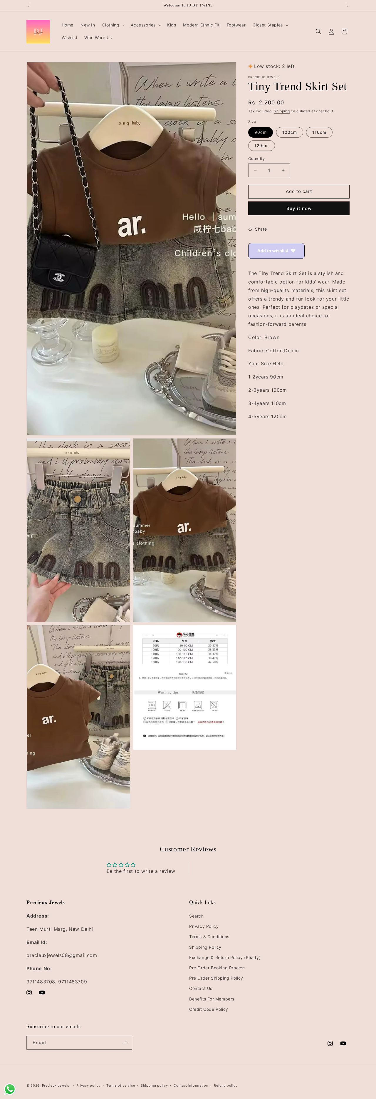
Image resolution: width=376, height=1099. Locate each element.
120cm (261, 145)
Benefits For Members (211, 998)
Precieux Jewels (56, 1085)
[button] (113, 25)
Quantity (256, 158)
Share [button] (261, 228)
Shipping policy (154, 1085)
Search (196, 915)
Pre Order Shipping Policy (216, 977)
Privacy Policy (204, 926)
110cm (319, 132)
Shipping (282, 111)
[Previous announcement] (28, 5)
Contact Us (200, 988)
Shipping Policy (205, 947)
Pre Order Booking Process (217, 967)
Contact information (191, 1085)
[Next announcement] (347, 5)
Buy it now (299, 208)
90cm (260, 132)
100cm (289, 132)
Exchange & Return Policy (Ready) (225, 957)
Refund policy (225, 1085)
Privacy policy (88, 1085)
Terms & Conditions (209, 936)
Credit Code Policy (208, 1009)
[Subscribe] (125, 1043)
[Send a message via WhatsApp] (10, 1089)
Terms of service (120, 1085)
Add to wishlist (272, 250)
